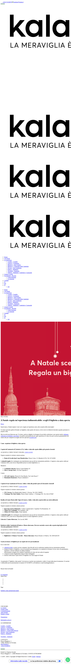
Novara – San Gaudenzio (8, 632)
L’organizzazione (5, 611)
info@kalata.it (4, 644)
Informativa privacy (6, 620)
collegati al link (8, 547)
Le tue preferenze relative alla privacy (43, 661)
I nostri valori (4, 609)
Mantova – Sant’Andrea (7, 629)
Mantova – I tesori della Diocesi (9, 630)
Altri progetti (4, 612)
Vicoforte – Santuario (6, 636)
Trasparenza (4, 617)
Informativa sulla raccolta (18, 661)
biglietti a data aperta (6, 590)
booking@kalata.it (18, 2)
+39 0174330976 (7, 2)
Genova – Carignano (6, 627)
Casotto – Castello (6, 626)
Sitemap (38, 656)
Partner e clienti (5, 614)
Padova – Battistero (6, 633)
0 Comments (4, 574)
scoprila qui (33, 437)
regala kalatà (15, 590)
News (2, 424)
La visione (3, 608)
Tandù (33, 656)
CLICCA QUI (29, 452)
